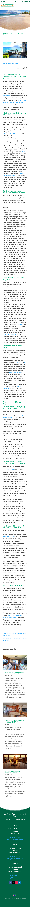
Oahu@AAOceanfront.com (15, 859)
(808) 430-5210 (15, 875)
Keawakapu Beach (15, 372)
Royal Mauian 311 (8, 470)
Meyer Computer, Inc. (21, 898)
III (24, 362)
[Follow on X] (13, 882)
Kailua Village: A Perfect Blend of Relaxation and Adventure (12, 772)
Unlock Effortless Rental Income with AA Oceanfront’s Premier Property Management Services (14, 721)
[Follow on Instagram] (16, 882)
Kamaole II (18, 362)
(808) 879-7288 (15, 837)
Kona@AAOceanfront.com (15, 878)
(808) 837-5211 (15, 856)
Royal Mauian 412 (8, 536)
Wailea (23, 152)
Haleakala (20, 324)
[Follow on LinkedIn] (19, 882)
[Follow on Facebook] (10, 882)
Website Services (8, 898)
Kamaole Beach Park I (11, 134)
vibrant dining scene (10, 334)
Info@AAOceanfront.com (15, 839)
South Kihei (6, 95)
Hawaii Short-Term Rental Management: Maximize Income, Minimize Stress (14, 673)
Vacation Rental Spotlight (11, 63)
